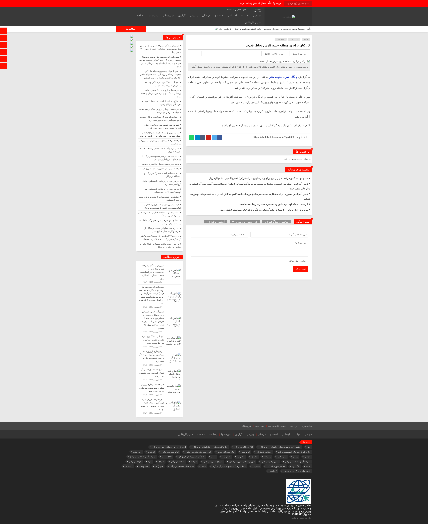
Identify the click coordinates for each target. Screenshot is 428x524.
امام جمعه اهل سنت (226, 452)
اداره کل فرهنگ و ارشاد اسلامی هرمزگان (210, 447)
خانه (306, 39)
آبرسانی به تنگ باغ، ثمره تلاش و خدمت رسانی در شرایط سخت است (274, 204)
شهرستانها (168, 15)
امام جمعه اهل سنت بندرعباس (198, 452)
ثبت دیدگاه (300, 269)
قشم (308, 466)
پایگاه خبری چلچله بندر (283, 76)
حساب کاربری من (277, 426)
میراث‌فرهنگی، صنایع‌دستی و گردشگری (229, 466)
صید (149, 461)
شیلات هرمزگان (177, 461)
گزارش (181, 15)
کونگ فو (273, 471)
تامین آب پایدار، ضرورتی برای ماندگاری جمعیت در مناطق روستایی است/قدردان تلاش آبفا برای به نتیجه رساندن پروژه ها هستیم (160, 74)
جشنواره (241, 457)
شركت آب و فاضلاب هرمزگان (142, 457)
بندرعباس (282, 457)
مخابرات (256, 466)
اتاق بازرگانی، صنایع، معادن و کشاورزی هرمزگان (280, 447)
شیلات (194, 461)
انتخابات (151, 452)
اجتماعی (232, 15)
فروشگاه (246, 426)
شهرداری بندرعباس (270, 461)
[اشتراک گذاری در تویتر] (214, 137)
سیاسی (256, 15)
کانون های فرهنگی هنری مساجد (297, 471)
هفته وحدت (143, 466)
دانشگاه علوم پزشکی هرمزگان (191, 457)
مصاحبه (141, 15)
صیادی (161, 461)
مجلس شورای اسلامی (276, 466)
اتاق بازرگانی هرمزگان (243, 447)
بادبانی (307, 457)
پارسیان (128, 466)
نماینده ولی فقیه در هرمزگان (182, 466)
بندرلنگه (267, 457)
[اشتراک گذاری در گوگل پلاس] (208, 137)
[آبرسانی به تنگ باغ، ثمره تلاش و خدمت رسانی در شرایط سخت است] (159, 341)
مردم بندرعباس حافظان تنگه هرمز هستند (160, 164)
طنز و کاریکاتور (253, 22)
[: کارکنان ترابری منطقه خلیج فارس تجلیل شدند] (194, 54)
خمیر (213, 457)
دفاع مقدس (167, 457)
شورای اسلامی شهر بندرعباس (242, 461)
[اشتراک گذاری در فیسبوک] (219, 137)
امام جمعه (245, 452)
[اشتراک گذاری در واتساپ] (191, 137)
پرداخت (293, 426)
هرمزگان (159, 466)
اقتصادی (219, 15)
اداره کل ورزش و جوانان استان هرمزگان (169, 447)
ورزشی (194, 15)
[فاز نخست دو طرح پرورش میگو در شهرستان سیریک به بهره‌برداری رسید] (159, 389)
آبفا (308, 447)
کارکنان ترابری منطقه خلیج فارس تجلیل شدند (278, 45)
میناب (203, 466)
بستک (295, 457)
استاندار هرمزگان (264, 452)
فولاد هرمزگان (135, 461)
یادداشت (153, 15)
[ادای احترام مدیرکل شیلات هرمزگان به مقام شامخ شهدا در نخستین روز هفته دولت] (159, 405)
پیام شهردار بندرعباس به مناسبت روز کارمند (159, 168)
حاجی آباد (226, 457)
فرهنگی (206, 15)
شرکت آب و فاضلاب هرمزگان (297, 461)
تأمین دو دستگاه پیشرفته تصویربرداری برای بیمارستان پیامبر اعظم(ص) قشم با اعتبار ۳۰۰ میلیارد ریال (265, 29)
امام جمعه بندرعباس (170, 452)
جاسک (254, 457)
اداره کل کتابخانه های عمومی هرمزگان (294, 452)
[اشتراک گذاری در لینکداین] (202, 137)
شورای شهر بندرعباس (213, 461)
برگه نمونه (306, 426)
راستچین (294, 518)
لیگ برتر (295, 466)
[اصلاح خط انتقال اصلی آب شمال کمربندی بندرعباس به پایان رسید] (159, 374)
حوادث (244, 15)
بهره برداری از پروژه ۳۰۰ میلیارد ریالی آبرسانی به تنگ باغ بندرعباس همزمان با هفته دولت (264, 210)
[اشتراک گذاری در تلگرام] (197, 137)
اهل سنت (137, 452)
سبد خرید (259, 426)
